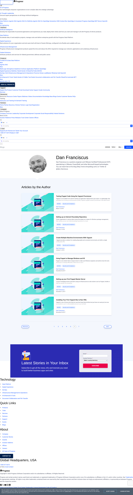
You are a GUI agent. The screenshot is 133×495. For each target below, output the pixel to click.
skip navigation (6, 2)
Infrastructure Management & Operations (20, 73)
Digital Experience (5, 41)
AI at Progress (4, 7)
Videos (30, 96)
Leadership (15, 113)
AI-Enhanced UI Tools (6, 77)
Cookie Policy (67, 491)
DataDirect (17, 69)
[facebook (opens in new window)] (1, 485)
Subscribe (128, 147)
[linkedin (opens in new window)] (10, 485)
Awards (4, 440)
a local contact (8, 467)
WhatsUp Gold (55, 73)
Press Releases (16, 118)
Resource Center (12, 96)
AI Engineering (4, 25)
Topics (113, 147)
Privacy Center (13, 487)
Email (84, 353)
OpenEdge (43, 69)
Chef (6, 73)
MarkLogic (3, 69)
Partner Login (24, 105)
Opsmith (53, 22)
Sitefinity (14, 71)
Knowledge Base (47, 96)
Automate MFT (38, 78)
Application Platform (33, 69)
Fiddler (26, 77)
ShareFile (30, 71)
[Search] (1, 120)
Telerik (19, 71)
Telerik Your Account (21, 131)
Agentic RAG (13, 21)
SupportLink (3, 131)
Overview (107, 147)
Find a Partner (4, 105)
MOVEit (39, 71)
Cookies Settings (125, 491)
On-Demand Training (20, 100)
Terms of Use (4, 487)
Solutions (3, 27)
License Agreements (39, 487)
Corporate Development (26, 113)
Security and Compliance (69, 203)
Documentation (37, 96)
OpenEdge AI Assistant (75, 21)
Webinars (25, 96)
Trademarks (129, 477)
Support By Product (6, 90)
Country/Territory (87, 358)
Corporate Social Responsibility (43, 113)
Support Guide (38, 90)
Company (3, 109)
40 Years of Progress (8, 451)
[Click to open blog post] (37, 202)
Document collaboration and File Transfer (48, 77)
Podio (35, 71)
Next (107, 326)
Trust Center (25, 118)
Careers (31, 118)
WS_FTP (7, 81)
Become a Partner (14, 105)
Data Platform (4, 21)
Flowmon (36, 73)
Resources (3, 94)
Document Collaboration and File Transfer (15, 398)
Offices (36, 118)
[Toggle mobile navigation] (1, 144)
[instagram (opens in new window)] (8, 485)
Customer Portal (17, 90)
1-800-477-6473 (5, 133)
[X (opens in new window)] (3, 485)
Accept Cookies (110, 491)
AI (1, 5)
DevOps (2, 73)
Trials (4, 410)
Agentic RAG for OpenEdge (41, 21)
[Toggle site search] (1, 135)
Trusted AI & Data (5, 60)
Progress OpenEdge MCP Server (92, 21)
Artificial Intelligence (6, 29)
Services (2, 92)
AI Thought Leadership (7, 13)
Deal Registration (19, 106)
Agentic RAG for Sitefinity (24, 21)
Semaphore (10, 69)
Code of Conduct (51, 487)
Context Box (63, 21)
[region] (66, 491)
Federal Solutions (5, 52)
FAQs (74, 96)
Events (59, 96)
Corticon (23, 69)
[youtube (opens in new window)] (5, 485)
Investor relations (7, 442)
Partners (3, 103)
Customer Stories (66, 96)
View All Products (7, 84)
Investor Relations (5, 118)
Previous (25, 326)
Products (3, 58)
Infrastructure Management (8, 47)
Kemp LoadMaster (45, 73)
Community (46, 90)
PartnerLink (11, 131)
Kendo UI (24, 71)
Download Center (28, 90)
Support (2, 88)
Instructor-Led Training (7, 100)
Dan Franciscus (60, 206)
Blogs (55, 96)
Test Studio (31, 77)
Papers (19, 96)
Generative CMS (54, 21)
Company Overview (6, 113)
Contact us (6, 456)
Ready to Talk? (14, 133)
